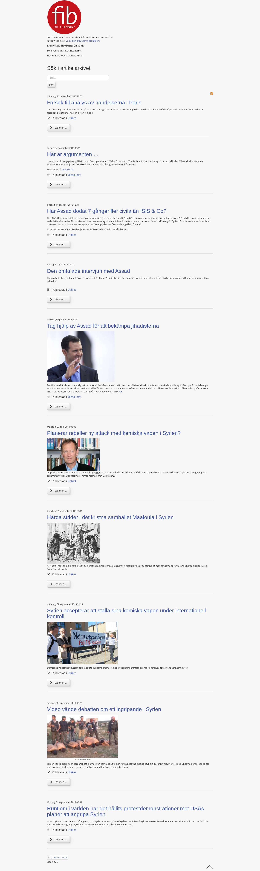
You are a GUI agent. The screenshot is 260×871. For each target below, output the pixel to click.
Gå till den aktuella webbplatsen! (83, 40)
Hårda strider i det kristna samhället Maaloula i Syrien (110, 517)
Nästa (57, 857)
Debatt (72, 481)
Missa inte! (74, 174)
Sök (51, 84)
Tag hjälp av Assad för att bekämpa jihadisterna (103, 326)
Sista (64, 857)
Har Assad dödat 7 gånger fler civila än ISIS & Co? (106, 211)
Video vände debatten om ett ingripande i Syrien (104, 709)
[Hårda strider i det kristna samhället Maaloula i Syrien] (73, 543)
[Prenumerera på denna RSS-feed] (211, 93)
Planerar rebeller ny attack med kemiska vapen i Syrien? (114, 433)
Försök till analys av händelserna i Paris (94, 102)
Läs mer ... (60, 127)
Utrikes (72, 118)
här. (121, 391)
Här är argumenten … (73, 154)
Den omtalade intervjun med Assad (88, 271)
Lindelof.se (67, 169)
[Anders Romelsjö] (73, 454)
